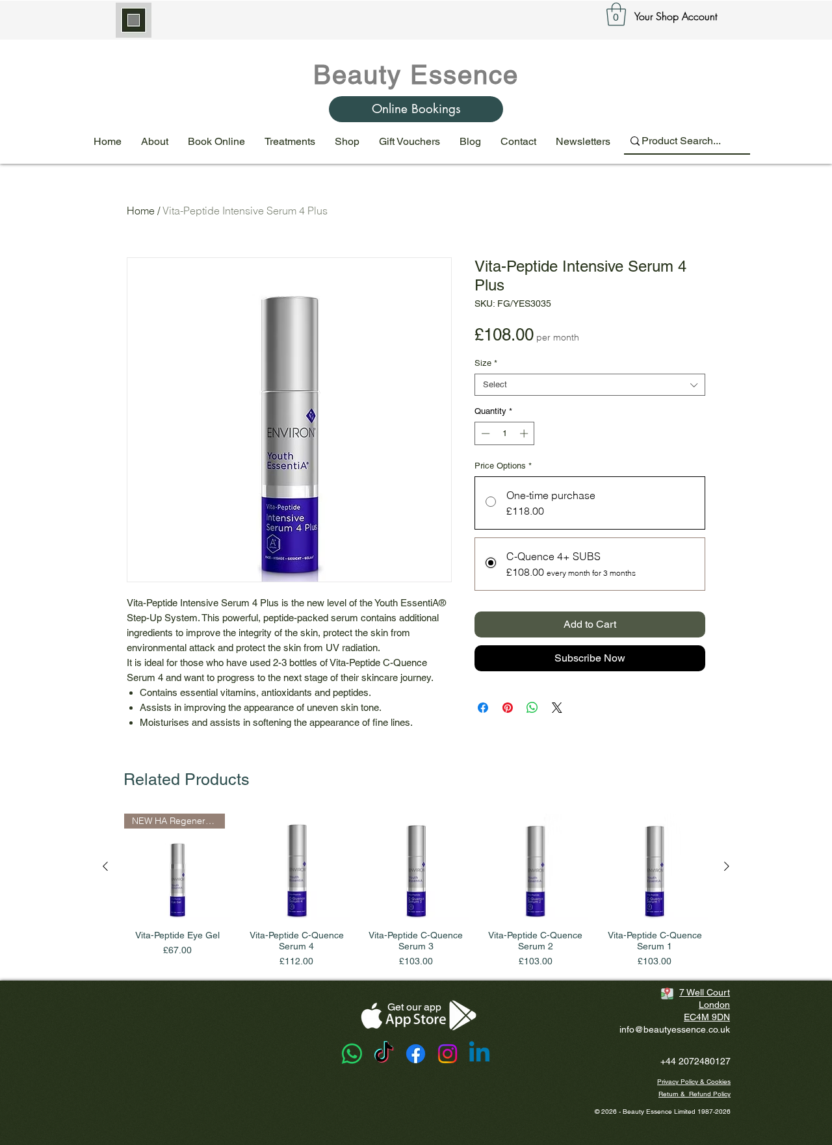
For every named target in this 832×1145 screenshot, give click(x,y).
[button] (616, 14)
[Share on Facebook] (483, 707)
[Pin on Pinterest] (507, 707)
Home (141, 210)
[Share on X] (557, 707)
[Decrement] (484, 433)
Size (485, 363)
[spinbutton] (504, 433)
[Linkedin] (479, 1053)
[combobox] (589, 385)
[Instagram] (447, 1053)
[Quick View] (297, 867)
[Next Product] (726, 866)
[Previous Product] (105, 866)
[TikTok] (383, 1053)
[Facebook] (415, 1053)
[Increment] (525, 433)
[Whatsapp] (352, 1053)
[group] (416, 891)
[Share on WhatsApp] (532, 707)
